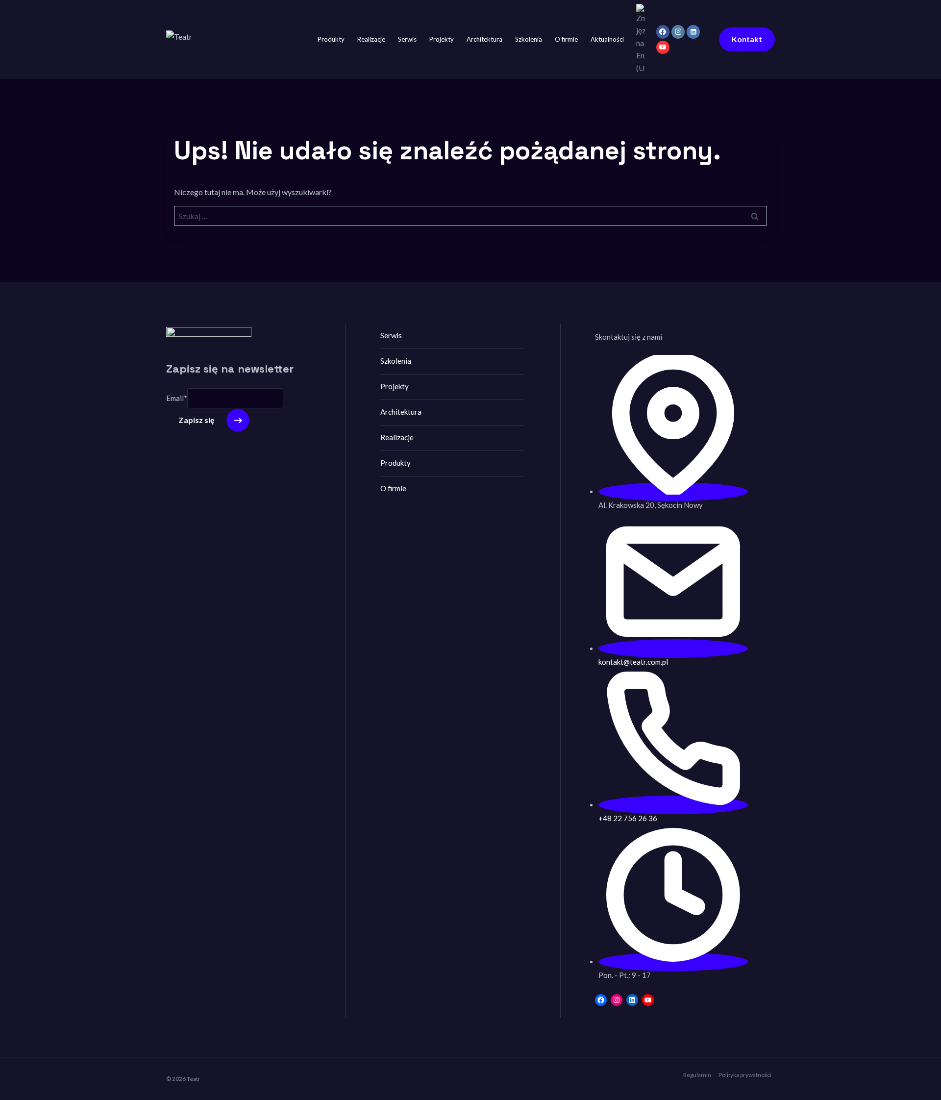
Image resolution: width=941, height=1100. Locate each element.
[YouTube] (662, 47)
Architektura (484, 39)
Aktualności (607, 39)
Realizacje (371, 39)
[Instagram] (678, 31)
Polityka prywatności (744, 1074)
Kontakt (747, 39)
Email (176, 398)
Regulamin (697, 1074)
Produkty (331, 39)
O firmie (566, 39)
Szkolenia (528, 39)
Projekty (441, 39)
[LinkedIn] (693, 31)
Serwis (407, 39)
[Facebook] (662, 31)
